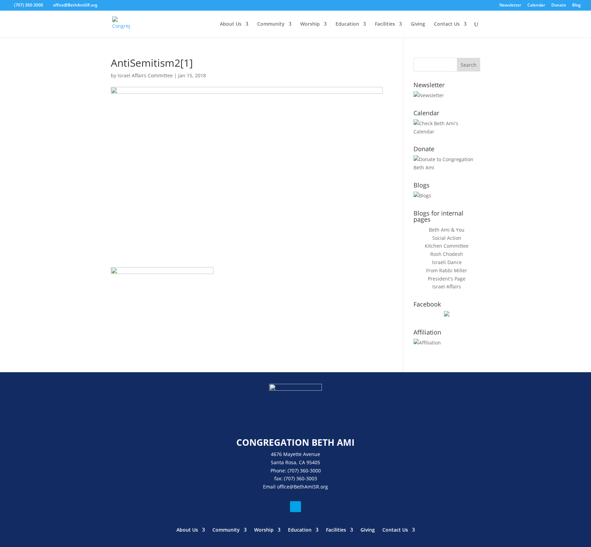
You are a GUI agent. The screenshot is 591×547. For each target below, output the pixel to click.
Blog (576, 5)
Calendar (536, 5)
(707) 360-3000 (28, 5)
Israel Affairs (446, 286)
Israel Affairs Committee (145, 75)
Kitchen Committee (447, 246)
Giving (418, 24)
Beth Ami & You (446, 229)
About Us (230, 24)
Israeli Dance (447, 262)
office (283, 486)
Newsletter (510, 5)
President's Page (446, 278)
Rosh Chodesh (446, 254)
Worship (310, 24)
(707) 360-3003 (300, 478)
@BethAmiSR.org (308, 486)
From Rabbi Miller (446, 270)
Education (347, 24)
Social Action (446, 238)
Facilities (385, 24)
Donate (558, 5)
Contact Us (447, 24)
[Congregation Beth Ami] (446, 314)
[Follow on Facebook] (295, 506)
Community (271, 24)
